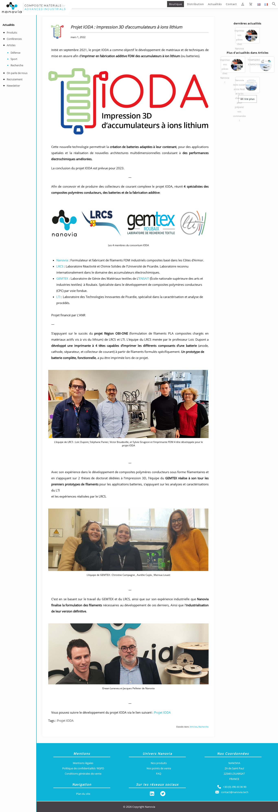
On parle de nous (17, 73)
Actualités (215, 4)
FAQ (158, 773)
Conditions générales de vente (83, 773)
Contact (231, 4)
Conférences (14, 39)
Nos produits (159, 763)
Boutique (175, 4)
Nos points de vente (159, 768)
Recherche (17, 65)
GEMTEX (62, 278)
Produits (12, 32)
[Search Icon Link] (274, 4)
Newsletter (13, 85)
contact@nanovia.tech (234, 792)
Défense (15, 52)
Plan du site (83, 794)
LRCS (59, 266)
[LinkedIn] (152, 794)
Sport (14, 59)
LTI (58, 297)
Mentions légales (83, 763)
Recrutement (15, 79)
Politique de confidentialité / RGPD (83, 768)
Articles (11, 45)
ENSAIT (144, 278)
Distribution (195, 4)
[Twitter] (163, 794)
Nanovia (62, 260)
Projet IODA (162, 712)
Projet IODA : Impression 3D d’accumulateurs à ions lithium (116, 4)
